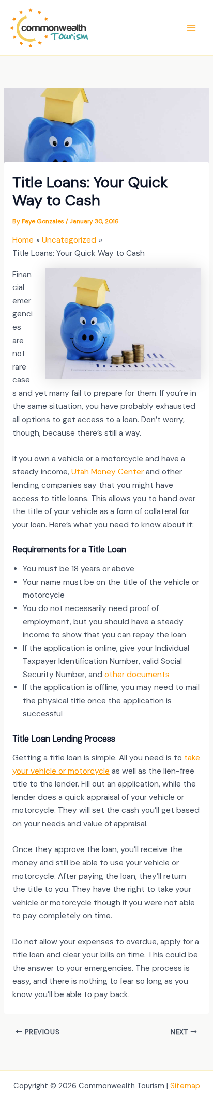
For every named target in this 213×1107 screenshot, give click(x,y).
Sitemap (185, 1086)
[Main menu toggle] (191, 28)
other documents (137, 674)
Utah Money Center (107, 472)
